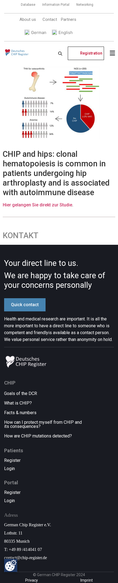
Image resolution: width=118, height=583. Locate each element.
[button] (29, 19)
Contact (50, 19)
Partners (68, 19)
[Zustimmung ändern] (10, 565)
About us (27, 19)
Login (9, 468)
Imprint (86, 580)
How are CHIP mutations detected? (38, 436)
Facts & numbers (20, 412)
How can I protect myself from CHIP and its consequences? (43, 424)
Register (12, 460)
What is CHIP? (18, 403)
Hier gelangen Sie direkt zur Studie (37, 204)
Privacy (31, 580)
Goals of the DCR (20, 393)
